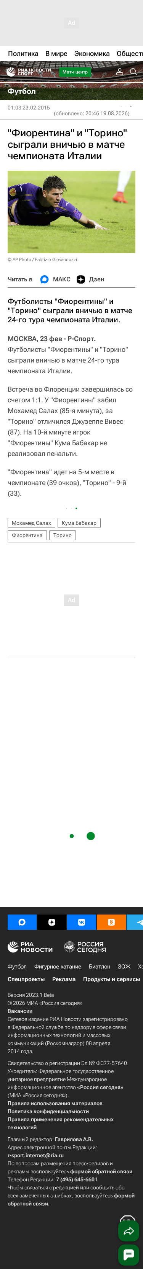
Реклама (64, 979)
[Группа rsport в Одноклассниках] (111, 922)
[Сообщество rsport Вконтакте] (81, 922)
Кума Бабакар (79, 523)
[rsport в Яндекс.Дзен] (51, 922)
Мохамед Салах (31, 523)
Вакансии (20, 1011)
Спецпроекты (26, 979)
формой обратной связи (101, 1171)
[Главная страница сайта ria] (8, 72)
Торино (62, 535)
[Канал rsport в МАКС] (22, 922)
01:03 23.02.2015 (29, 108)
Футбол (17, 966)
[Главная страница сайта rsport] (46, 72)
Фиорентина (27, 535)
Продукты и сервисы (111, 979)
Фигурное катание (57, 966)
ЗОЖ (124, 966)
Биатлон (99, 966)
